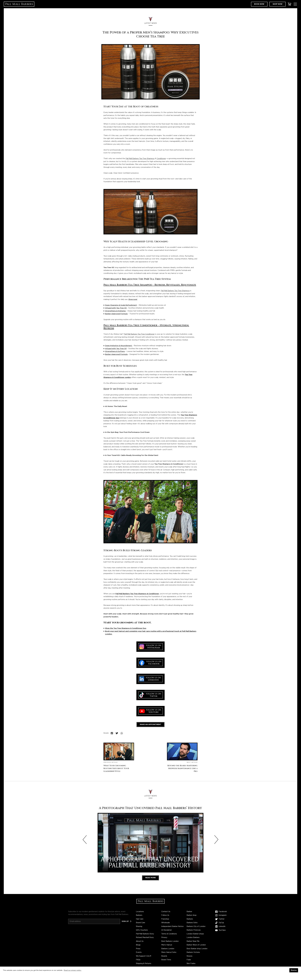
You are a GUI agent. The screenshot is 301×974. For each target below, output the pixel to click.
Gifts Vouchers (142, 930)
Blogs (138, 945)
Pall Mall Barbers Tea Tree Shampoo (140, 158)
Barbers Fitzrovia (193, 930)
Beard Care (140, 923)
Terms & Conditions (169, 934)
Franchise (165, 919)
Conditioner (161, 158)
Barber (189, 911)
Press (138, 949)
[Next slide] (216, 839)
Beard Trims (166, 960)
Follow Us (165, 915)
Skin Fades (191, 963)
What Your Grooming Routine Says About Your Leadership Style (116, 768)
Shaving (139, 926)
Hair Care (139, 919)
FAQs (138, 960)
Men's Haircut (166, 945)
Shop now (277, 4)
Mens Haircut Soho (168, 952)
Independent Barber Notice (172, 926)
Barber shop (191, 915)
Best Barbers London (170, 941)
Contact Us (165, 911)
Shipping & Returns (143, 963)
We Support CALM (143, 956)
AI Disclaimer (166, 930)
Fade (189, 960)
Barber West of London (196, 945)
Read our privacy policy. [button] (72, 970)
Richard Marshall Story (145, 937)
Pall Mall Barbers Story (145, 934)
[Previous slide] (85, 839)
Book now (259, 4)
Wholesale (165, 923)
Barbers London (167, 949)
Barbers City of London (196, 926)
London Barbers (193, 937)
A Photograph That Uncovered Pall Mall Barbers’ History (150, 808)
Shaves (189, 956)
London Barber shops (195, 934)
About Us (139, 941)
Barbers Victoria (193, 952)
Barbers (139, 915)
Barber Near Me (193, 941)
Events (139, 952)
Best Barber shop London (197, 949)
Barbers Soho (192, 923)
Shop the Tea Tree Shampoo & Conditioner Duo (125, 628)
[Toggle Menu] (295, 4)
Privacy (164, 937)
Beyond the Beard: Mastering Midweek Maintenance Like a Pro (182, 768)
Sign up (125, 921)
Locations (140, 911)
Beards (164, 956)
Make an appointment (150, 724)
